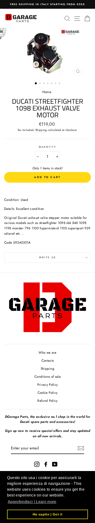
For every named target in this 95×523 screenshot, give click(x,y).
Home (46, 91)
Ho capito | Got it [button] (47, 514)
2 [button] (40, 84)
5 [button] (52, 84)
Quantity (47, 147)
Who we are (47, 352)
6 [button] (56, 84)
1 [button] (36, 83)
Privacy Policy (47, 384)
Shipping (41, 130)
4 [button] (48, 84)
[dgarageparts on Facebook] (45, 464)
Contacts (47, 360)
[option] (47, 4)
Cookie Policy (47, 392)
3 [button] (44, 84)
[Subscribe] (81, 448)
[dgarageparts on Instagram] (36, 464)
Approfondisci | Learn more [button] (32, 502)
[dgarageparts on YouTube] (54, 464)
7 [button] (60, 84)
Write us (47, 257)
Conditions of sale (47, 376)
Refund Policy (47, 400)
